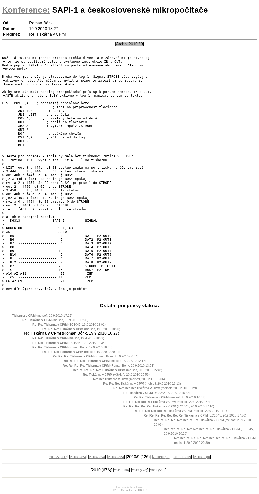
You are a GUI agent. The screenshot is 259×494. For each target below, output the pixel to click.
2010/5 (58, 457)
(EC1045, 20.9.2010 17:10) (168, 406)
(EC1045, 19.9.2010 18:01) (69, 324)
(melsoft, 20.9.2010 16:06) (129, 379)
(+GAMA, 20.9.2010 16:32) (156, 393)
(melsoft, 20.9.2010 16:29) (155, 388)
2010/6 (78, 457)
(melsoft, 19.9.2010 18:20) (81, 329)
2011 (121, 470)
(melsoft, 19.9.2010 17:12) (42, 315)
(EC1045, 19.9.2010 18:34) (69, 343)
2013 (157, 470)
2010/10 (161, 457)
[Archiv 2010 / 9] (129, 44)
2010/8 (116, 457)
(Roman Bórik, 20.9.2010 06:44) (95, 356)
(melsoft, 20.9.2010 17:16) (181, 411)
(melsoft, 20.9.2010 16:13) (142, 383)
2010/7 (97, 457)
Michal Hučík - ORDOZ (134, 490)
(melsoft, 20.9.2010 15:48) (117, 370)
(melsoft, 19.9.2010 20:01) (81, 352)
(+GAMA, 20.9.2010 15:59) (116, 374)
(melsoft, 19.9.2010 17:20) (55, 320)
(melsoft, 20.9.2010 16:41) (168, 402)
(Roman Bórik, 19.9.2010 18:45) (72, 347)
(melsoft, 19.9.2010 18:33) (68, 338)
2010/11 (182, 457)
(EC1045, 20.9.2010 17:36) (195, 415)
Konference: (26, 9)
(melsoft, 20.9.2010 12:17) (104, 361)
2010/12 (202, 457)
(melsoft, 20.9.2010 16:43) (169, 397)
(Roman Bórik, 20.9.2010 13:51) (108, 365)
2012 (139, 470)
